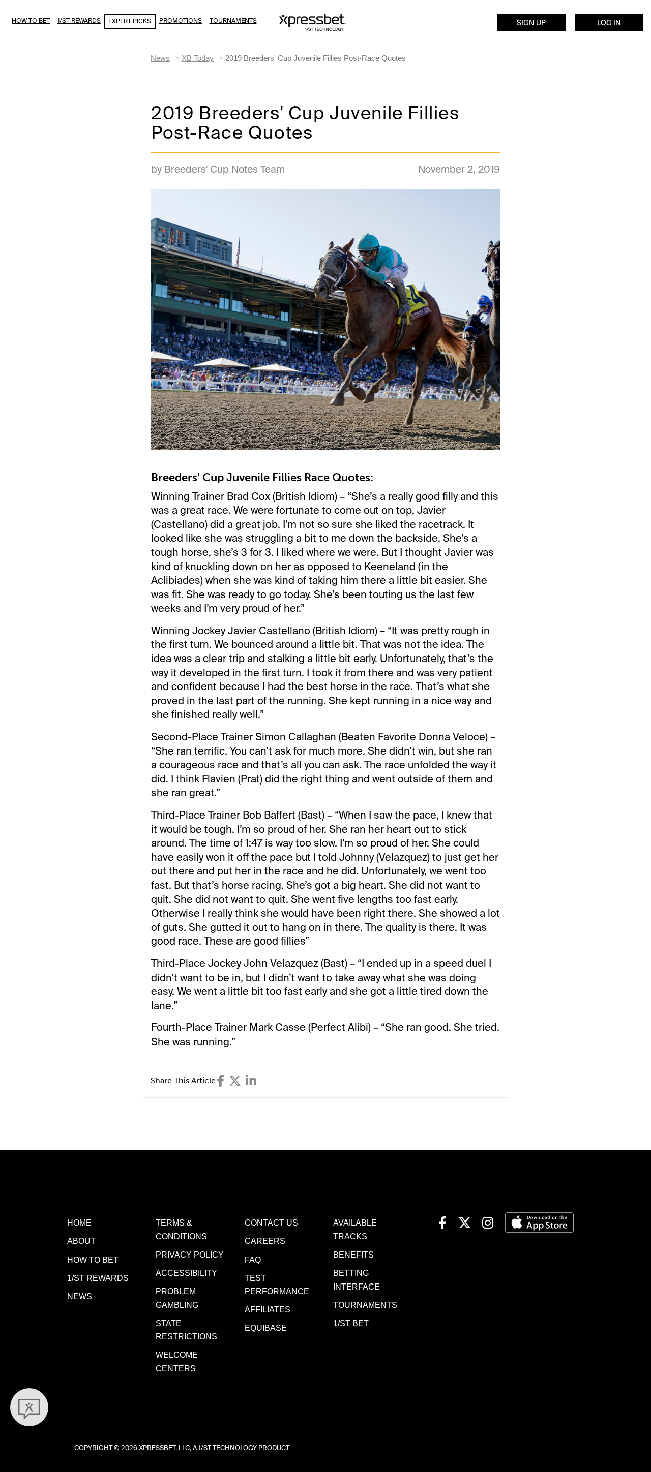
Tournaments (233, 21)
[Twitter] (235, 1081)
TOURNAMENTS (365, 1304)
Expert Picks (129, 21)
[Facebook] (220, 1081)
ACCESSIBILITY (186, 1272)
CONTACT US (271, 1222)
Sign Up (531, 22)
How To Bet (31, 21)
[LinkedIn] (251, 1081)
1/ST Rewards (79, 21)
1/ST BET (351, 1323)
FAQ (253, 1259)
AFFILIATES (267, 1309)
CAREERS (265, 1240)
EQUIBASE (266, 1327)
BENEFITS (353, 1254)
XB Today (198, 58)
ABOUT (81, 1240)
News (160, 58)
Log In (609, 22)
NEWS (79, 1296)
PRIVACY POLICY (190, 1254)
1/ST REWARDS (98, 1277)
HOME (79, 1222)
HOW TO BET (93, 1259)
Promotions (180, 21)
